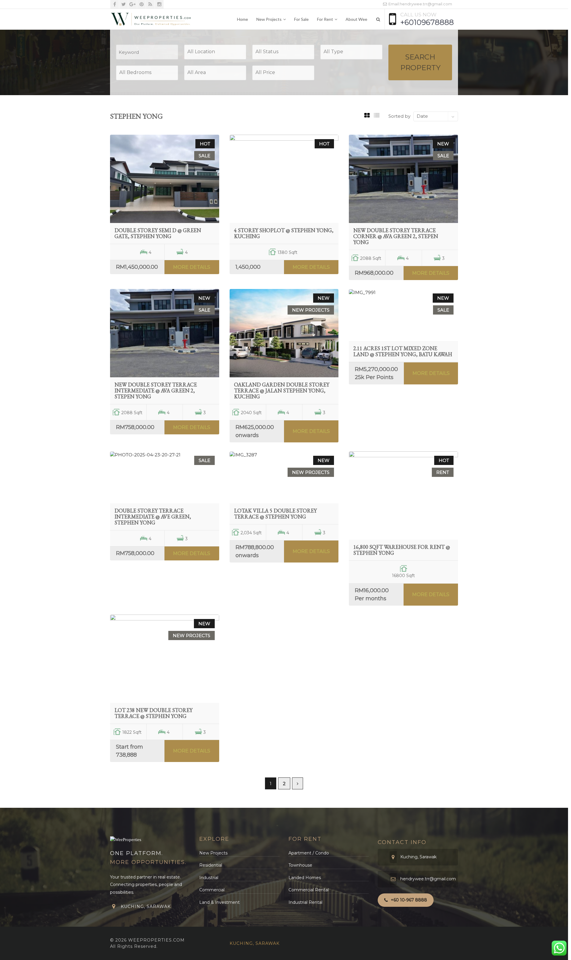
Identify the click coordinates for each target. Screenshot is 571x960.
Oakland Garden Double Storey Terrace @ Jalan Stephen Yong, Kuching (281, 390)
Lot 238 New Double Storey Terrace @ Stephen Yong (153, 713)
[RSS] (150, 4)
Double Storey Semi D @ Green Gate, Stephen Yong (157, 233)
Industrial (208, 877)
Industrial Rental (305, 902)
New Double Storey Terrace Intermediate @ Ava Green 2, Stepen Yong (155, 390)
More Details (191, 267)
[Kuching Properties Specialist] (151, 19)
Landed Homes (304, 877)
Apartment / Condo (308, 853)
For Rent (325, 19)
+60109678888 (427, 22)
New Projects (269, 19)
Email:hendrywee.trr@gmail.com (420, 3)
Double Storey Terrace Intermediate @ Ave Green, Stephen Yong (152, 516)
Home (242, 19)
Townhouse (300, 865)
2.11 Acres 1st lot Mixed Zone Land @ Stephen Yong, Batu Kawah (402, 351)
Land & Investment (219, 902)
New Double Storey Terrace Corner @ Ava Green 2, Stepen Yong (395, 236)
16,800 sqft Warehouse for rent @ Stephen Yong (401, 549)
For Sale (301, 19)
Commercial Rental (308, 890)
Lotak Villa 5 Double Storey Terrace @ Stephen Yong (275, 513)
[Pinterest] (141, 4)
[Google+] (132, 4)
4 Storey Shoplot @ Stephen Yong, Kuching (283, 233)
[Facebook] (114, 4)
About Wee (356, 19)
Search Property (420, 62)
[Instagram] (159, 4)
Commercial (212, 890)
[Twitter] (123, 4)
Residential (210, 865)
